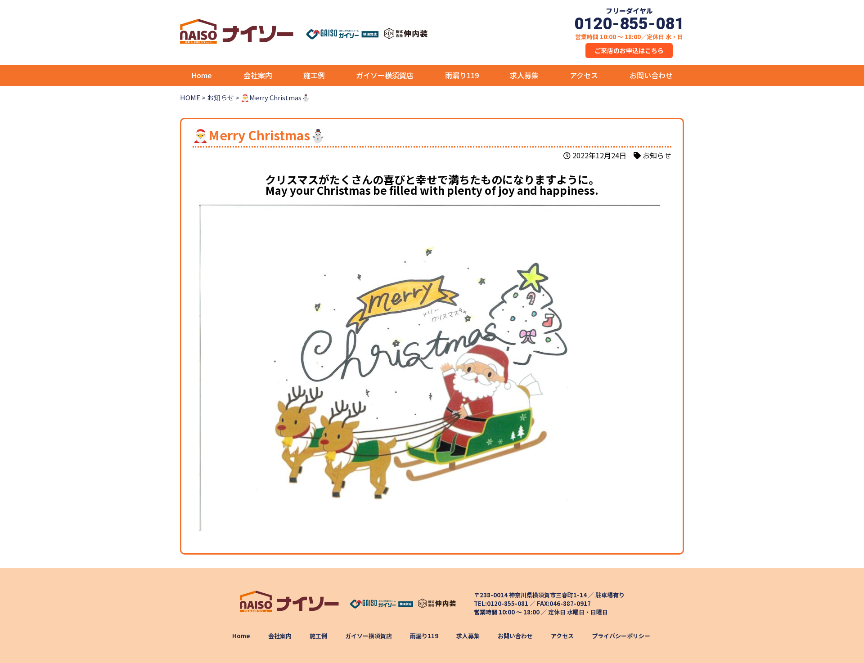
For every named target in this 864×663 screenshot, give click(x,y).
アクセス (584, 75)
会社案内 (257, 75)
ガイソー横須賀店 (385, 75)
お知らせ (657, 155)
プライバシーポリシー (620, 636)
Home (201, 75)
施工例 (314, 75)
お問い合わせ (651, 75)
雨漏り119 (462, 75)
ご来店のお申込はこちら (629, 50)
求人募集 (524, 75)
